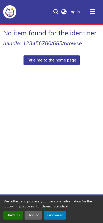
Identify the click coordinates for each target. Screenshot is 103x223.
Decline (33, 215)
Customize (55, 215)
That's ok (13, 215)
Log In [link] (74, 12)
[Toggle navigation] (92, 12)
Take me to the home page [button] (51, 60)
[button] (9, 11)
